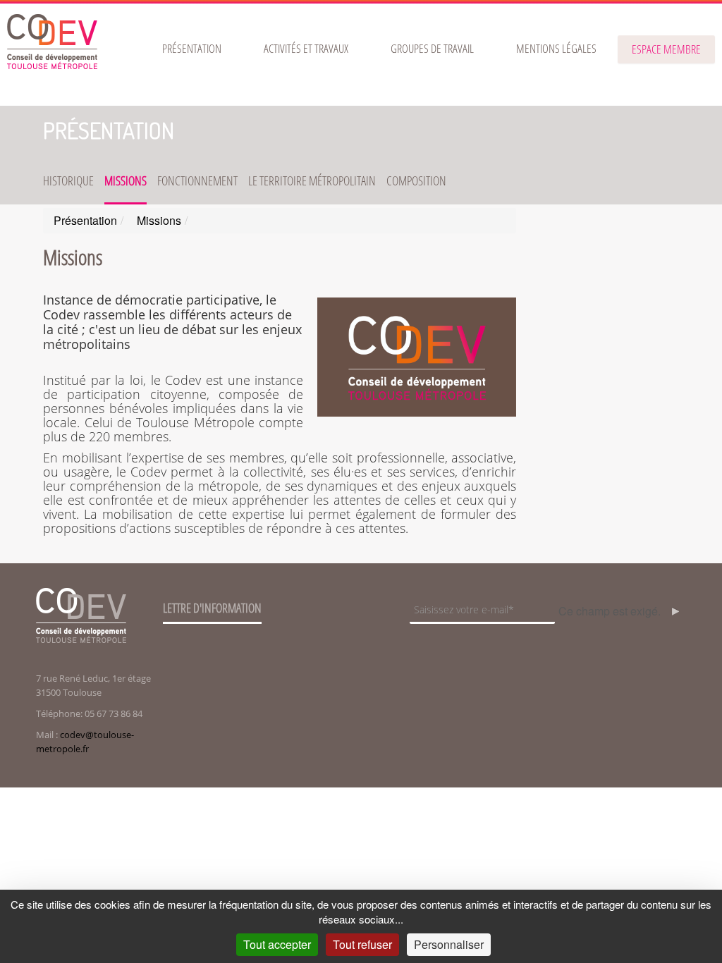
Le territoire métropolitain (312, 180)
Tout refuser (362, 944)
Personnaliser (449, 944)
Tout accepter (277, 944)
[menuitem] (192, 49)
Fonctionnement (197, 180)
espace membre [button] (666, 49)
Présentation (108, 130)
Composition (416, 180)
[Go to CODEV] (52, 41)
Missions (125, 180)
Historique (68, 180)
